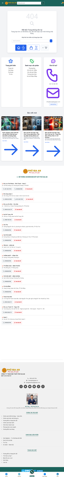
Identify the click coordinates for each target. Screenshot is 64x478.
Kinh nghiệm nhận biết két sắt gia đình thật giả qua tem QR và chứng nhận (10, 134)
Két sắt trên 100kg (32, 70)
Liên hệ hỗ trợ (53, 104)
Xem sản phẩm (36, 48)
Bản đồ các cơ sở (7, 458)
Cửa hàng (10, 70)
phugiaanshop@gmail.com (33, 382)
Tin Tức (5, 442)
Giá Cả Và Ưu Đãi (7, 440)
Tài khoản (10, 72)
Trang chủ (10, 68)
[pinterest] (34, 386)
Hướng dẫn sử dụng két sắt (10, 420)
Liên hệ (5, 462)
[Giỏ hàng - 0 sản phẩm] (61, 3)
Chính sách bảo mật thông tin (10, 418)
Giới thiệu (5, 460)
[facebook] (21, 386)
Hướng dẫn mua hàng (8, 429)
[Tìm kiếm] (42, 3)
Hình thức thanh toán (8, 425)
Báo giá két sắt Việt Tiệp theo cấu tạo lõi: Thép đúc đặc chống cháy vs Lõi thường (53, 135)
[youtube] (30, 386)
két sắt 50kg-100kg (32, 76)
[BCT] (27, 471)
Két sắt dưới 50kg (32, 72)
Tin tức (11, 74)
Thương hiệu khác (32, 74)
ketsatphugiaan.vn (33, 380)
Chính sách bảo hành (8, 422)
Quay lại (46, 48)
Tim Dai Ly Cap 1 (7, 456)
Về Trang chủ (23, 48)
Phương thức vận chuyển (9, 427)
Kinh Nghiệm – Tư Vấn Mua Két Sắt (12, 438)
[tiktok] (38, 386)
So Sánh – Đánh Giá (8, 444)
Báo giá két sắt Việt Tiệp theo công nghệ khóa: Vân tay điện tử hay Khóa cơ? (31, 134)
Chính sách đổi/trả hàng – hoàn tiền (12, 416)
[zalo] (43, 386)
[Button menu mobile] (3, 3)
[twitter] (25, 386)
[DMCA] (38, 471)
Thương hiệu (32, 68)
